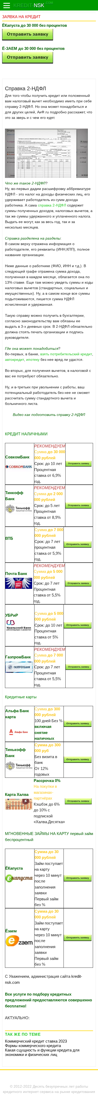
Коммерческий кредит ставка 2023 (36, 1041)
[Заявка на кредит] (6, 5)
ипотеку (32, 359)
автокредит (14, 359)
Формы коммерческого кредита (33, 1045)
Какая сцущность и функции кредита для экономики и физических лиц (42, 1052)
